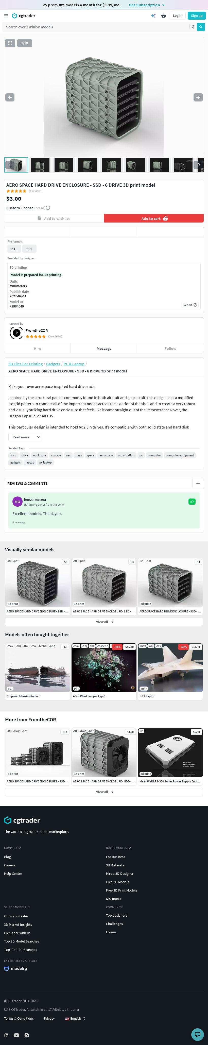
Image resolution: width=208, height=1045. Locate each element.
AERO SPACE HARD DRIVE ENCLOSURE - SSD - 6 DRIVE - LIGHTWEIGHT (51, 611)
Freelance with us (17, 933)
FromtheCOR (37, 330)
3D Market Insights (18, 924)
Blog (7, 856)
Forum (111, 932)
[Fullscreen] (10, 43)
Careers (9, 865)
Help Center (13, 873)
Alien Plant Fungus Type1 (89, 696)
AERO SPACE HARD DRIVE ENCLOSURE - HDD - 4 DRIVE (107, 781)
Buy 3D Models (116, 848)
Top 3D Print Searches (20, 949)
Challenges (114, 923)
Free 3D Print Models (121, 890)
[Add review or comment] (198, 483)
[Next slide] (198, 97)
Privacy (49, 1018)
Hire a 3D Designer (119, 873)
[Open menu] (6, 16)
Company (10, 848)
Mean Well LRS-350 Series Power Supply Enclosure (172, 781)
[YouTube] (17, 1035)
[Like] (37, 232)
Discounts (113, 898)
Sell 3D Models (15, 907)
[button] (192, 27)
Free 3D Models (117, 882)
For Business (115, 856)
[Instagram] (27, 1035)
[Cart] (164, 16)
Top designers (116, 915)
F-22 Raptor (147, 696)
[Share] (170, 232)
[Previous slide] (9, 97)
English (73, 1018)
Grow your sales (16, 916)
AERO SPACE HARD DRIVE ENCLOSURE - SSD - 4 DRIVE (107, 611)
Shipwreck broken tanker (23, 696)
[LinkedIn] (7, 1035)
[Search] (201, 27)
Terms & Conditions (19, 1018)
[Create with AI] (153, 16)
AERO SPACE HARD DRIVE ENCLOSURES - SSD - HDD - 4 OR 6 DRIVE (49, 781)
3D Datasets (115, 865)
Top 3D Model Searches (21, 941)
